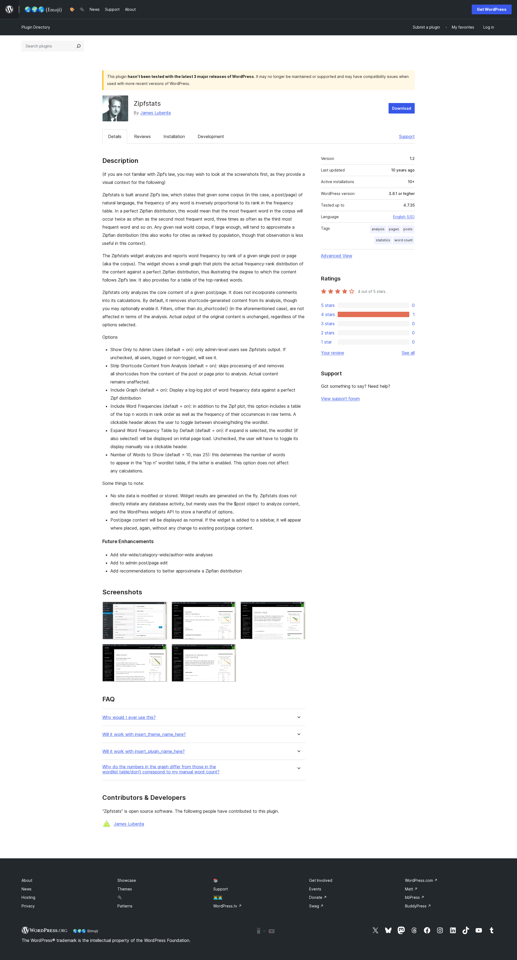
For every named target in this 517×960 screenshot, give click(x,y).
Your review (332, 352)
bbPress (414, 897)
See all (408, 352)
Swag (316, 906)
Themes (124, 889)
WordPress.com (421, 880)
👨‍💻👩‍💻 (217, 897)
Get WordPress (491, 9)
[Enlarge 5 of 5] (229, 651)
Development (211, 136)
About (27, 880)
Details (114, 136)
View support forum (340, 398)
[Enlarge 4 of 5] (160, 651)
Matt (411, 889)
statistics (383, 240)
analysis (378, 229)
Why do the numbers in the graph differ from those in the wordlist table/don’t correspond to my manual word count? (160, 769)
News (27, 889)
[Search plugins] (78, 46)
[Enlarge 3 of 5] (298, 609)
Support (407, 136)
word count (403, 240)
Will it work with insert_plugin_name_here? (143, 751)
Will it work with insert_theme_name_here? (144, 734)
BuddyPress (418, 906)
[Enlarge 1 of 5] (160, 609)
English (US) (404, 216)
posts (408, 229)
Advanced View (336, 255)
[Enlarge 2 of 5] (229, 609)
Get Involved (320, 880)
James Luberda (155, 112)
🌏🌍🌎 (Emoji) (85, 931)
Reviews (142, 136)
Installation (174, 136)
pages (394, 229)
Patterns (124, 906)
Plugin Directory (36, 27)
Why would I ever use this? (129, 717)
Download (401, 108)
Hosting (28, 897)
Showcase (126, 880)
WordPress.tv (227, 906)
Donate (318, 897)
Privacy (28, 906)
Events (315, 889)
